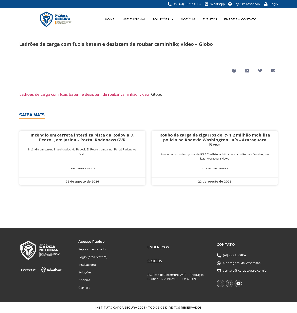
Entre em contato (240, 19)
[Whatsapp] (229, 283)
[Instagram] (220, 283)
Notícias (188, 19)
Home (110, 19)
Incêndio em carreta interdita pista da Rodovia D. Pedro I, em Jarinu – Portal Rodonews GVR (82, 137)
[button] (233, 70)
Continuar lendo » (82, 168)
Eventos (209, 19)
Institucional (133, 19)
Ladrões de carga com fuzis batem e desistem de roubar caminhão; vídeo (84, 94)
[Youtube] (238, 283)
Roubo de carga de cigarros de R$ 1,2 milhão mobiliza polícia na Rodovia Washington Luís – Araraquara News (214, 139)
